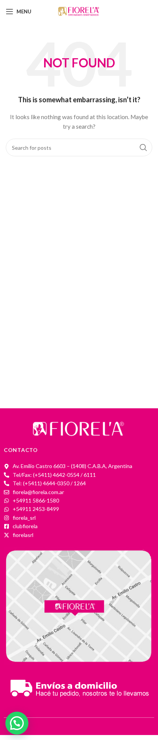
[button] (16, 723)
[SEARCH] (143, 147)
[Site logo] (79, 11)
